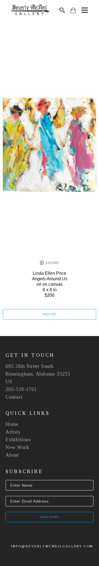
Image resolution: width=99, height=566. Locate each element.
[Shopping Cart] (73, 10)
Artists (13, 431)
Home (12, 424)
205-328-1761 (21, 389)
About (12, 455)
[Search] (62, 10)
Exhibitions (18, 439)
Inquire (49, 314)
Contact (14, 397)
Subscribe (49, 516)
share (51, 263)
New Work (17, 447)
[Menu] (84, 10)
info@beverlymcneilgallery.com (52, 546)
